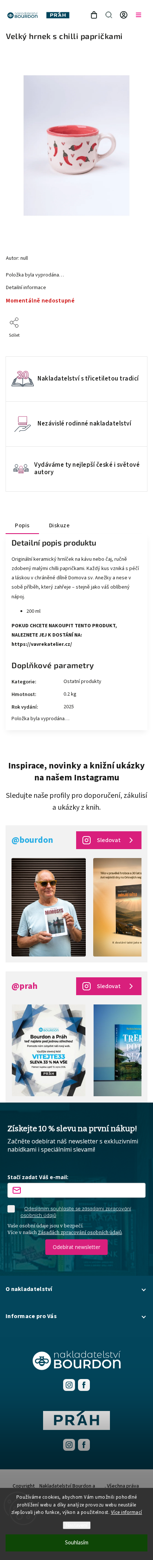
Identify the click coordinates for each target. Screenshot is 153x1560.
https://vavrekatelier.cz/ (42, 644)
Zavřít (130, 345)
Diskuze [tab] (59, 525)
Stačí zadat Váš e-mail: (37, 1177)
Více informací (126, 1512)
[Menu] (138, 14)
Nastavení (77, 1525)
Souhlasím (76, 1543)
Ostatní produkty (82, 681)
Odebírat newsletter (76, 1246)
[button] (76, 1289)
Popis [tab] (22, 525)
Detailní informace (26, 287)
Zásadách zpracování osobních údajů (80, 1232)
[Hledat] (108, 14)
